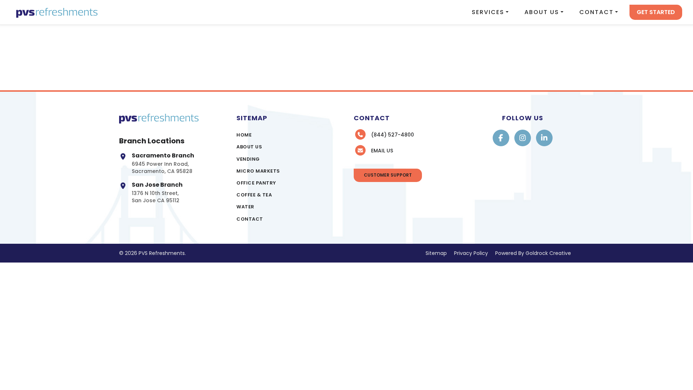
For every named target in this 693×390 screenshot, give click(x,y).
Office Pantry (256, 182)
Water (245, 206)
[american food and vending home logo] (56, 12)
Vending (248, 159)
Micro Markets (258, 171)
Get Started (656, 12)
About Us (541, 12)
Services (488, 12)
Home (244, 134)
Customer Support (388, 175)
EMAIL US (382, 150)
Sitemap (436, 253)
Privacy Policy (471, 253)
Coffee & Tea (254, 194)
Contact (596, 12)
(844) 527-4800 (392, 134)
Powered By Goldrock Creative (533, 253)
